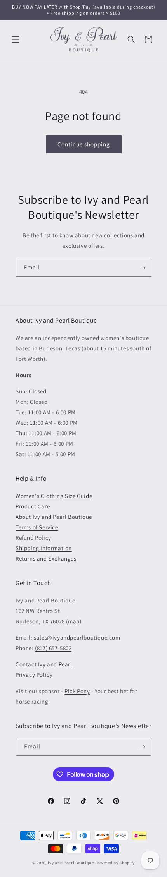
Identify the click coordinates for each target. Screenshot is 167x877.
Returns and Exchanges (46, 558)
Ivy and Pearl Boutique (71, 862)
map (74, 621)
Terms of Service (37, 527)
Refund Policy (33, 537)
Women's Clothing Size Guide (54, 495)
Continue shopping (83, 144)
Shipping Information (44, 548)
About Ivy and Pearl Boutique (54, 516)
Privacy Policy (34, 674)
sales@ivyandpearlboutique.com (77, 637)
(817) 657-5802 (53, 648)
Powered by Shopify (115, 862)
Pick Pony (77, 691)
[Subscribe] (142, 268)
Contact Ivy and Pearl (44, 664)
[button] (15, 39)
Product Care (33, 506)
